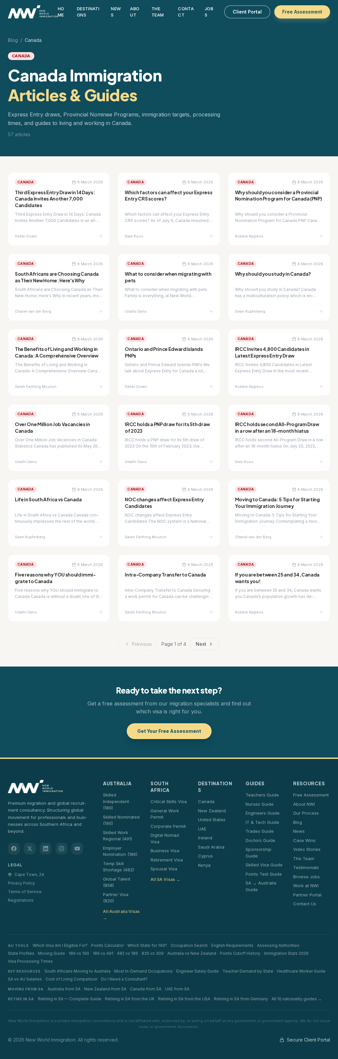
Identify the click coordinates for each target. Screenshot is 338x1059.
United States (211, 819)
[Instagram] (61, 849)
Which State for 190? (147, 945)
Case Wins (304, 840)
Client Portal (247, 12)
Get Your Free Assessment (169, 731)
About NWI (304, 804)
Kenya (204, 865)
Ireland (205, 837)
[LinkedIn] (45, 849)
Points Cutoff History (240, 953)
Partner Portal (307, 894)
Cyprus (205, 855)
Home (61, 12)
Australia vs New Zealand (191, 953)
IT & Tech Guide (262, 822)
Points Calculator (107, 945)
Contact (186, 12)
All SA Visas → (165, 879)
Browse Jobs (306, 876)
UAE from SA (177, 988)
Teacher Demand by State (247, 971)
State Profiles (21, 953)
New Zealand (212, 810)
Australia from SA (64, 988)
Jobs (209, 12)
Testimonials (306, 867)
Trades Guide (260, 831)
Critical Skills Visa (169, 801)
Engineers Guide (263, 813)
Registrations (21, 900)
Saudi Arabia (211, 847)
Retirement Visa (167, 859)
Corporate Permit (168, 826)
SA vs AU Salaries (25, 979)
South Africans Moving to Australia (78, 971)
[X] (30, 849)
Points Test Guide (264, 874)
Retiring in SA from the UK (129, 998)
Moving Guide (51, 953)
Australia (117, 783)
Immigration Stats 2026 (286, 953)
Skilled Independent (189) (116, 801)
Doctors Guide (260, 840)
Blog (13, 40)
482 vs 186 (127, 953)
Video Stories (307, 849)
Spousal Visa (164, 868)
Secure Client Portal (308, 1040)
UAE (202, 828)
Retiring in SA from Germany (241, 998)
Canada (206, 801)
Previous (142, 644)
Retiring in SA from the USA (184, 998)
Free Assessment (302, 12)
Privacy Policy (21, 883)
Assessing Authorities (278, 945)
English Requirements (232, 945)
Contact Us (304, 903)
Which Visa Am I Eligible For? (60, 945)
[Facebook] (14, 849)
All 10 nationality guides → (297, 998)
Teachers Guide (262, 794)
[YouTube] (77, 849)
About (134, 12)
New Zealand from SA (105, 988)
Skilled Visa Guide (264, 864)
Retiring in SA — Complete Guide (69, 998)
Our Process (306, 813)
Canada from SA (145, 988)
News (116, 12)
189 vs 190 (79, 953)
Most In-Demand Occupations (143, 971)
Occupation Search (189, 945)
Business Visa (165, 850)
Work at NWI (306, 885)
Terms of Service (25, 891)
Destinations (88, 12)
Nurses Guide (260, 804)
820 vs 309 (153, 953)
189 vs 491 (103, 953)
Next (201, 644)
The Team (158, 12)
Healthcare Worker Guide (301, 971)
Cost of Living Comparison (71, 979)
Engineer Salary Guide (197, 971)
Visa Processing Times (30, 961)
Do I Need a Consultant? (124, 979)
